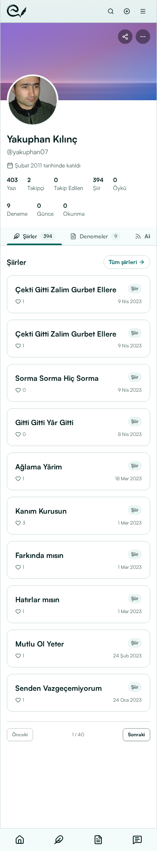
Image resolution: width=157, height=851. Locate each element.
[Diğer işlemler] (143, 36)
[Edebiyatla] (16, 11)
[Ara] (110, 11)
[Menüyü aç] (143, 11)
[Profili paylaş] (125, 36)
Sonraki (136, 734)
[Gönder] (127, 11)
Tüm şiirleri (123, 261)
